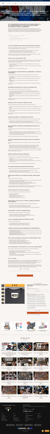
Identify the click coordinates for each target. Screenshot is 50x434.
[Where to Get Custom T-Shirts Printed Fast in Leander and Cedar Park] (25, 346)
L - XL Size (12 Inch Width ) (31, 305)
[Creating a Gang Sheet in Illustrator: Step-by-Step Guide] (9, 361)
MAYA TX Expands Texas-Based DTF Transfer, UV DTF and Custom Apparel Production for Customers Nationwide (9, 354)
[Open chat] (43, 431)
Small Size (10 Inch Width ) (32, 303)
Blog (26, 421)
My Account (38, 415)
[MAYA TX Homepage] (8, 409)
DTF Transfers (3, 415)
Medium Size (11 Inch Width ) (41, 303)
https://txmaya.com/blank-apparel (31, 263)
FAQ (13, 416)
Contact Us (14, 415)
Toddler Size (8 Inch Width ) (32, 301)
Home (34, 283)
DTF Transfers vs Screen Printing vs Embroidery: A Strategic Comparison (19, 38)
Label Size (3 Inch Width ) (40, 294)
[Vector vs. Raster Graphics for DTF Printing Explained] (41, 346)
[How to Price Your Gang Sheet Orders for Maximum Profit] (25, 361)
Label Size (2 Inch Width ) (31, 294)
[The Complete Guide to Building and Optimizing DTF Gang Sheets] (25, 390)
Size (28, 293)
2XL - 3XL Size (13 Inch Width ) (41, 305)
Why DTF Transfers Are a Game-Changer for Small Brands (17, 35)
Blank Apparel (36, 136)
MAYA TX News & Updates (38, 283)
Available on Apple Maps (16, 420)
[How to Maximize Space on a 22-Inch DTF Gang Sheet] (41, 376)
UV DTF (26, 68)
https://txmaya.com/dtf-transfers (12, 262)
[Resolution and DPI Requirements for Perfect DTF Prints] (41, 361)
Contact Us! (26, 416)
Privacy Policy (27, 420)
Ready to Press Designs (4, 420)
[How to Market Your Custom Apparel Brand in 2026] (41, 390)
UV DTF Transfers (3, 416)
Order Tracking (39, 416)
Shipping (32, 288)
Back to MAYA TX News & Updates (25, 275)
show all (10, 41)
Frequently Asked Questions (28, 415)
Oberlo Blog (25, 186)
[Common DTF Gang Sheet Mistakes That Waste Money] (25, 376)
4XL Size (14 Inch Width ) (31, 307)
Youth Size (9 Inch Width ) (40, 301)
